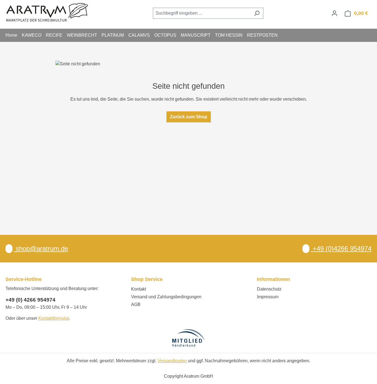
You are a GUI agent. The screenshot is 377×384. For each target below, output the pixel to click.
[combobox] (202, 13)
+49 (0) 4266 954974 (30, 300)
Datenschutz (269, 289)
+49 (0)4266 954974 (341, 248)
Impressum (267, 296)
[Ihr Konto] (334, 13)
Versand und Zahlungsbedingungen (166, 296)
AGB (135, 304)
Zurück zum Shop (188, 116)
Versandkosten (172, 360)
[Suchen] (256, 13)
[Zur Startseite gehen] (47, 12)
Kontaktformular (53, 318)
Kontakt (138, 289)
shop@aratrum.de (41, 248)
